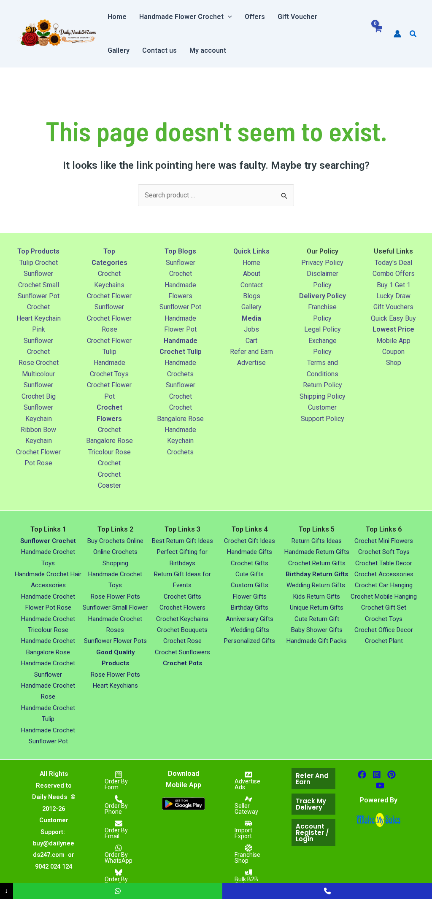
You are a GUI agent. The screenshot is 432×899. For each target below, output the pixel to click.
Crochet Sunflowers (182, 652)
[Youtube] (380, 785)
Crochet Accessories (383, 574)
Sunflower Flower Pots (115, 641)
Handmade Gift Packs (316, 641)
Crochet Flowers (182, 607)
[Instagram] (377, 774)
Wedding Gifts (249, 630)
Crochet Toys (383, 619)
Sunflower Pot (180, 307)
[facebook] (362, 774)
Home (251, 263)
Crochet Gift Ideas (249, 541)
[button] (228, 17)
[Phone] (327, 891)
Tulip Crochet (38, 263)
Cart (251, 341)
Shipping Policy (323, 396)
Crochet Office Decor (383, 630)
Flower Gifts (250, 596)
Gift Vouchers (393, 307)
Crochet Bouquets (182, 630)
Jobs (251, 329)
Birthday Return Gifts (317, 574)
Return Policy (322, 385)
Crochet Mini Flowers (383, 541)
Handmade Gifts (249, 552)
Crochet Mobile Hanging (384, 596)
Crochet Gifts (182, 596)
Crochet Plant (384, 641)
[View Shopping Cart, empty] (377, 34)
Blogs (251, 296)
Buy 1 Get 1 (393, 285)
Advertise (251, 363)
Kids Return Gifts (316, 596)
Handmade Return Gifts (316, 552)
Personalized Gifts (249, 641)
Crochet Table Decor (383, 563)
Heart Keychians (115, 685)
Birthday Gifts (249, 607)
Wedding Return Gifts (316, 585)
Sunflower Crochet (48, 541)
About (251, 274)
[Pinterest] (391, 774)
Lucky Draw (393, 296)
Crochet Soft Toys (384, 552)
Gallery (251, 307)
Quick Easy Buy (393, 318)
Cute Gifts (249, 574)
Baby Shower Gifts (317, 630)
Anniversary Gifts (249, 619)
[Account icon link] (397, 34)
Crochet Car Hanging (384, 585)
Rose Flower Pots (115, 596)
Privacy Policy (322, 263)
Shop (393, 363)
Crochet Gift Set (383, 607)
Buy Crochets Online (115, 541)
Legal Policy (322, 329)
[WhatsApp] (118, 891)
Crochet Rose (182, 641)
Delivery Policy (322, 296)
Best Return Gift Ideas (182, 541)
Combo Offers (394, 274)
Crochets (180, 452)
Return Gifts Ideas (317, 541)
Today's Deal (393, 263)
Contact (251, 285)
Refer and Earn (251, 352)
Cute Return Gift (316, 619)
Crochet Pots (182, 663)
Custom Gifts (249, 585)
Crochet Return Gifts (317, 563)
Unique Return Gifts (316, 607)
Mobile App (393, 341)
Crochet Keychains (182, 619)
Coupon (393, 352)
